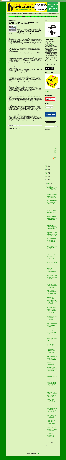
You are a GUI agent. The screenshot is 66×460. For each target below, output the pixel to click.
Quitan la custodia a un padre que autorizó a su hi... (52, 321)
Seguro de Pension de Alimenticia (50, 269)
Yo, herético (49, 362)
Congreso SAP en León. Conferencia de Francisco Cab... (51, 388)
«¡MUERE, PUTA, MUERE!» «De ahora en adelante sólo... (52, 285)
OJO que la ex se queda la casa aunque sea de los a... (52, 287)
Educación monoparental (51, 360)
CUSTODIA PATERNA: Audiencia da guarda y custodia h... (51, 378)
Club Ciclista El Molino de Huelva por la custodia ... (51, 192)
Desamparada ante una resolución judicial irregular (51, 293)
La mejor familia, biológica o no (52, 376)
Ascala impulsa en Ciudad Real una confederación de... (52, 241)
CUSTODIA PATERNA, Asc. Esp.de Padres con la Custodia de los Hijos (55, 151)
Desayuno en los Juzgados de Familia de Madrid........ (52, 312)
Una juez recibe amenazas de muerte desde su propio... (52, 247)
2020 (47, 166)
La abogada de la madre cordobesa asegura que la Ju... (51, 404)
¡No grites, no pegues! (50, 399)
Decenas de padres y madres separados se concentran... (52, 235)
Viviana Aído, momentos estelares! (51, 326)
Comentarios (48, 107)
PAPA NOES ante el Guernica (51, 212)
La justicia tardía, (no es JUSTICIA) (51, 340)
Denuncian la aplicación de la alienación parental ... (51, 264)
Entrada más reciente (12, 132)
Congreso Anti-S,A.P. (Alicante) (52, 338)
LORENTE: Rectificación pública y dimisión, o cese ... (52, 357)
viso (54, 158)
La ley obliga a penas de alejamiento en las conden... (52, 372)
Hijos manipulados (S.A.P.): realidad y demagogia (51, 305)
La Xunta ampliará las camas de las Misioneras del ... (52, 258)
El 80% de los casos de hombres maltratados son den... (51, 249)
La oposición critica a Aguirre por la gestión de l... (51, 254)
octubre (48, 186)
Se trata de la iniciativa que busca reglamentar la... (51, 314)
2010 (47, 180)
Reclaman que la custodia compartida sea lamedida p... (52, 368)
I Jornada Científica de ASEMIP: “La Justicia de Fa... (52, 195)
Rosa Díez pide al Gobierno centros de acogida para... (51, 428)
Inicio (9, 13)
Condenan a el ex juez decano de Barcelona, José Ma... (52, 438)
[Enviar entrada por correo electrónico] (19, 125)
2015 (47, 173)
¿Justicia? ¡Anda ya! (50, 242)
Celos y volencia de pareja (51, 415)
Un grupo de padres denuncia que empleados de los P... (52, 188)
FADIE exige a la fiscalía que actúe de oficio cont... (51, 223)
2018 (47, 169)
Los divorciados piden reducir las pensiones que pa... (52, 219)
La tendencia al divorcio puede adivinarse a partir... (52, 282)
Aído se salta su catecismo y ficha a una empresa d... (51, 239)
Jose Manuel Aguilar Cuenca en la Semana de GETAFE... (52, 266)
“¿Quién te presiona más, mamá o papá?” (51, 421)
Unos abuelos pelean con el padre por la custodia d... (51, 217)
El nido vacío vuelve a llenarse (52, 262)
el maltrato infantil (50, 345)
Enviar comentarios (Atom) (17, 133)
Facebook (47, 91)
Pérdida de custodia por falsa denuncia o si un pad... (51, 352)
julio (48, 445)
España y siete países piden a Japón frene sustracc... (52, 324)
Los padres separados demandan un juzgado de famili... (51, 298)
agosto (48, 444)
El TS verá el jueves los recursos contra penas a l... (52, 359)
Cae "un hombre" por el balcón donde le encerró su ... (52, 385)
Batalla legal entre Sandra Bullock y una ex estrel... (51, 226)
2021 (47, 165)
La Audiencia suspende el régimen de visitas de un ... (52, 330)
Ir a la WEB (14, 13)
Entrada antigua (39, 132)
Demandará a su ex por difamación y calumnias (51, 252)
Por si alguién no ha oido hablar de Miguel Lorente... (52, 430)
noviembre (49, 184)
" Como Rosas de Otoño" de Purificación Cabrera (51, 396)
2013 (47, 176)
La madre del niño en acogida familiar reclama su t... (52, 295)
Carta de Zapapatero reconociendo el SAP (51, 436)
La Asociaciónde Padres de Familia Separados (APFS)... (52, 401)
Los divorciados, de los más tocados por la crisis (51, 411)
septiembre (49, 442)
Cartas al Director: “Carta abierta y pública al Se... (51, 417)
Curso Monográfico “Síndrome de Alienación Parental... (52, 276)
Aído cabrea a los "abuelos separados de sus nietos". (51, 374)
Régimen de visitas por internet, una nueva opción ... (52, 319)
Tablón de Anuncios (42, 13)
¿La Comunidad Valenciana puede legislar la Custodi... (51, 308)
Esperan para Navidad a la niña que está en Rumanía (52, 278)
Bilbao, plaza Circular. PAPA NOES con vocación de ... (51, 230)
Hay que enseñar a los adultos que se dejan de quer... (52, 406)
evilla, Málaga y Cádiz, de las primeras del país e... (51, 303)
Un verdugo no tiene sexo (51, 236)
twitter (35, 13)
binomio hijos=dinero (50, 344)
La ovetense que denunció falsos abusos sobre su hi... (52, 383)
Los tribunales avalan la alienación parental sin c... (51, 271)
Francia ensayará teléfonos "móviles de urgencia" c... (51, 203)
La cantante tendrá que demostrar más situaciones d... (52, 205)
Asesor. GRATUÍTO (52, 13)
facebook (31, 13)
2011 (47, 179)
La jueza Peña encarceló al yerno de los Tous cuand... (51, 214)
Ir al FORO (20, 13)
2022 (47, 163)
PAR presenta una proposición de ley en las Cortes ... (52, 260)
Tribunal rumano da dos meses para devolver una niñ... (52, 334)
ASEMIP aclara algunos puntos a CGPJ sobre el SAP (52, 201)
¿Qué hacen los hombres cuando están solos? (51, 245)
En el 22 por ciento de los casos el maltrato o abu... (52, 354)
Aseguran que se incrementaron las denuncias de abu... (52, 221)
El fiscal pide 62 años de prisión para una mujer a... (52, 409)
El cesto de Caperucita (50, 256)
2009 (47, 182)
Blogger (39, 453)
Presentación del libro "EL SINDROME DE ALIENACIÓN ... (52, 393)
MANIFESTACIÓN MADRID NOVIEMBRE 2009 (51, 211)
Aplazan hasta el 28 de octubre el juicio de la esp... (52, 233)
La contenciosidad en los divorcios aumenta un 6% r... (52, 197)
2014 (47, 175)
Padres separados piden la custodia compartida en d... (52, 301)
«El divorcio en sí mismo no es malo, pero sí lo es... (52, 336)
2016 (47, 172)
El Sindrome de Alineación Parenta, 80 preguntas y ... (51, 310)
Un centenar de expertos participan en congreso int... (52, 273)
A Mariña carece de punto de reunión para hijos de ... (51, 350)
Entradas (48, 105)
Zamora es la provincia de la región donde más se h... (51, 291)
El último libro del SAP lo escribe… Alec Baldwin (51, 390)
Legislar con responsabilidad (51, 332)
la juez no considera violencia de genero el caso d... (52, 425)
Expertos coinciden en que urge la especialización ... (52, 208)
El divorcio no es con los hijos (52, 431)
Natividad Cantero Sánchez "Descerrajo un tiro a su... (51, 280)
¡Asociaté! (25, 13)
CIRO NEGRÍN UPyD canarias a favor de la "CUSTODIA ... (52, 347)
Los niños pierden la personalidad (50, 413)
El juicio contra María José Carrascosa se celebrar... (51, 342)
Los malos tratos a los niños (51, 397)
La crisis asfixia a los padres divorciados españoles (51, 423)
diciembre (49, 183)
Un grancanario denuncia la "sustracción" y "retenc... (51, 190)
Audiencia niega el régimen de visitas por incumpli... (52, 364)
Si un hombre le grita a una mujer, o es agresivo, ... (51, 328)
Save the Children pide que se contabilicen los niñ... (52, 317)
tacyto (55, 157)
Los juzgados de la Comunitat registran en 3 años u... (52, 228)
